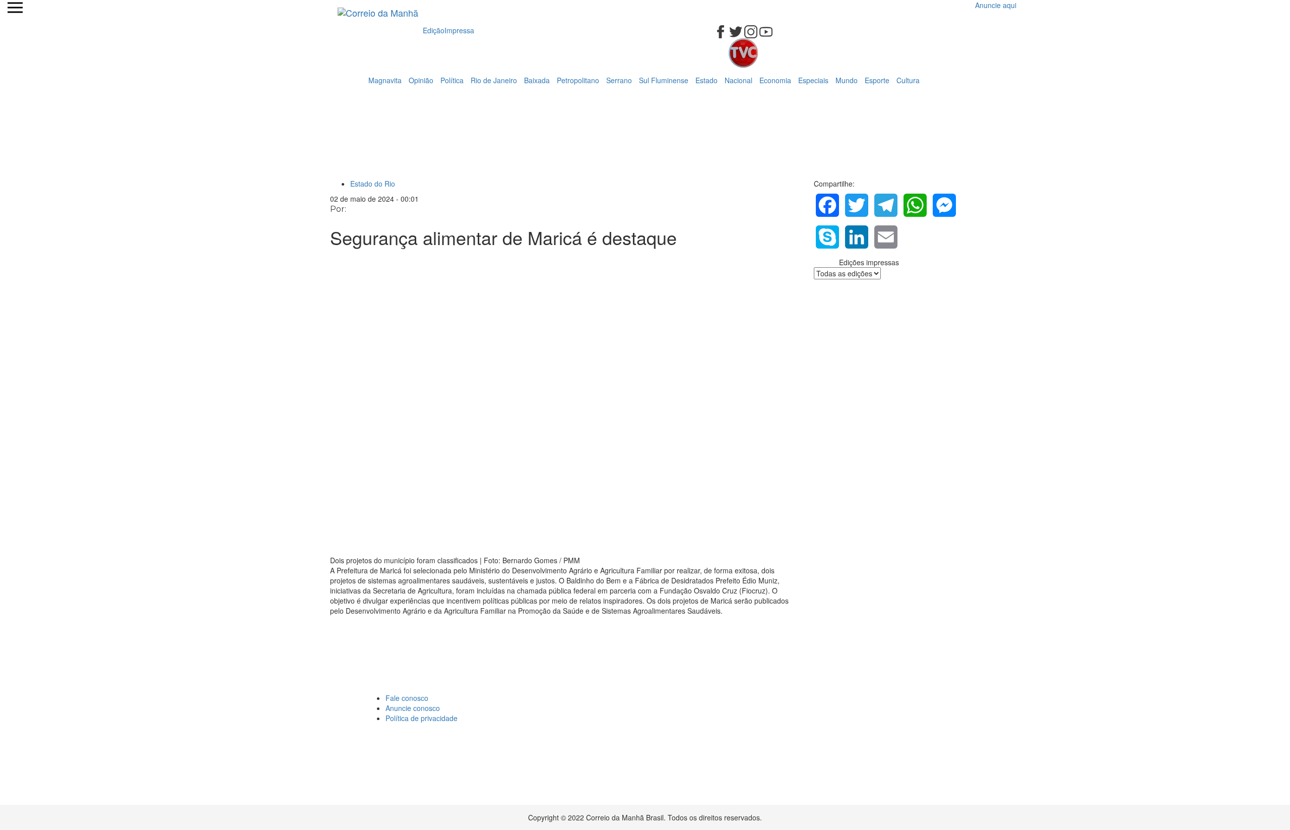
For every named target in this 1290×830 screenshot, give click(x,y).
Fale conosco (406, 698)
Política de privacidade (421, 718)
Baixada (537, 80)
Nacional (738, 80)
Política (452, 80)
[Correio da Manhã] (378, 12)
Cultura (908, 80)
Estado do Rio (372, 184)
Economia (775, 80)
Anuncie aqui (995, 5)
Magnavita (385, 80)
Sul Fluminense (663, 80)
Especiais (813, 80)
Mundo (846, 80)
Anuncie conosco (412, 708)
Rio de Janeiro (494, 80)
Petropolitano (578, 80)
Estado (706, 80)
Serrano (619, 80)
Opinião (421, 80)
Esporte (877, 80)
